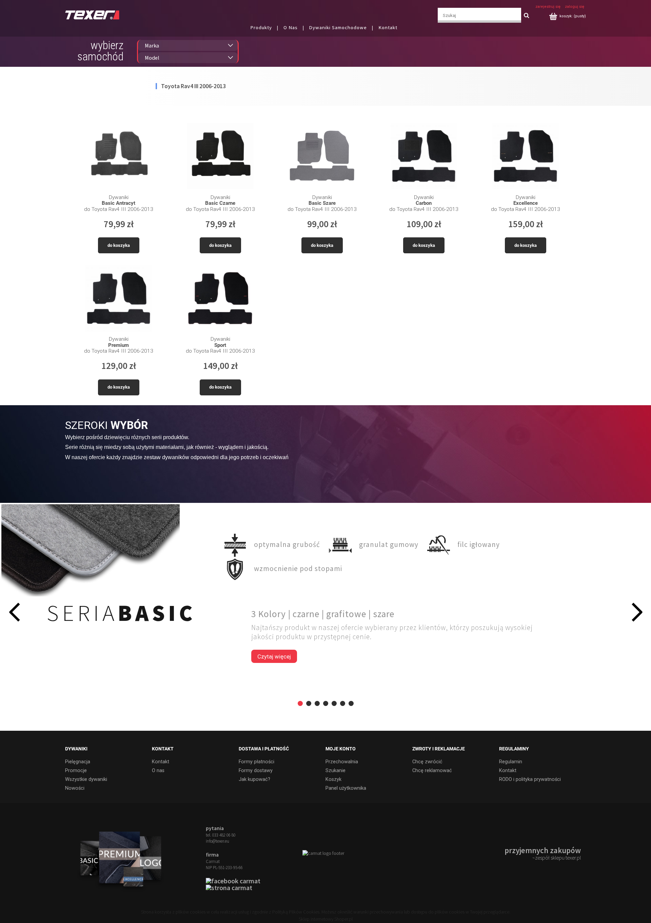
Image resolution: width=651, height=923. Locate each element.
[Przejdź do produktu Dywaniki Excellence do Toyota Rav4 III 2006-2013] (525, 156)
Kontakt (160, 762)
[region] (325, 617)
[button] (14, 612)
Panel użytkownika (346, 788)
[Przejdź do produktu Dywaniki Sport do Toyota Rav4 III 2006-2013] (220, 298)
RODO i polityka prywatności (530, 779)
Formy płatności (256, 762)
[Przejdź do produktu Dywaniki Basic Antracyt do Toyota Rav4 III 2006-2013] (118, 156)
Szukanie (336, 770)
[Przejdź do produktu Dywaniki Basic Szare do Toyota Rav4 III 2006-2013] (322, 156)
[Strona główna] (92, 14)
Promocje (76, 770)
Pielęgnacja (77, 762)
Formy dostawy (256, 770)
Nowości (74, 788)
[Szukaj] (526, 15)
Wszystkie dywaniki (86, 779)
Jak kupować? (254, 779)
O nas (158, 770)
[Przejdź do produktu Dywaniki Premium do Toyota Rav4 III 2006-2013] (118, 298)
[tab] (300, 703)
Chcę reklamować (432, 770)
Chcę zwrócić (427, 762)
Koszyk (333, 779)
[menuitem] (265, 27)
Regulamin (510, 762)
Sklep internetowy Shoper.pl (326, 919)
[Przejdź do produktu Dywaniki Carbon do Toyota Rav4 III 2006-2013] (423, 156)
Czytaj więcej (274, 656)
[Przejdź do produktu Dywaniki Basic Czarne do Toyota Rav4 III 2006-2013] (220, 156)
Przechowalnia (342, 762)
